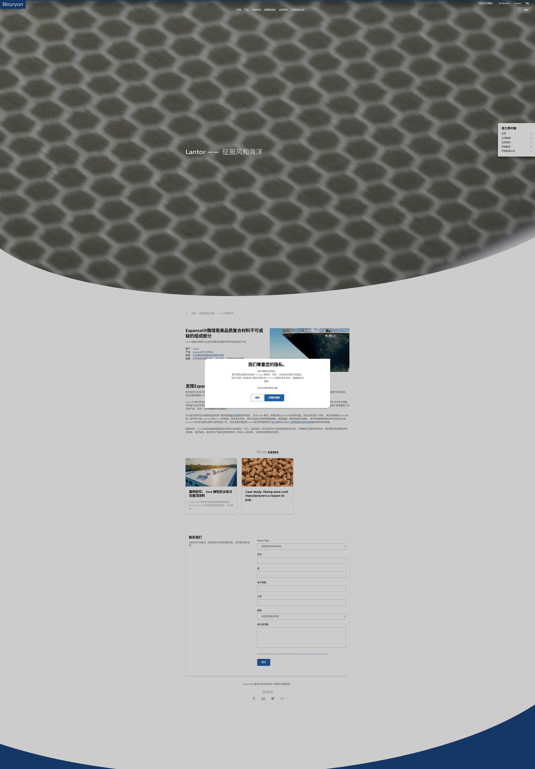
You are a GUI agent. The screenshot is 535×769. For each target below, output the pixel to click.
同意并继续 (274, 398)
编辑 (257, 398)
